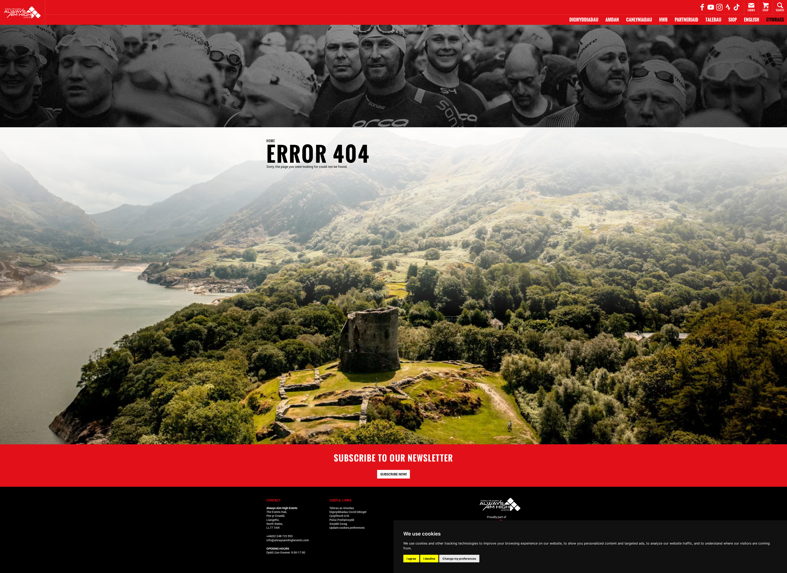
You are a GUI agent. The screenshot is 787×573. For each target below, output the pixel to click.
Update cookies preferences (347, 528)
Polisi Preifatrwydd (341, 520)
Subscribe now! (393, 474)
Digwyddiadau (583, 19)
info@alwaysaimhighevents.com (287, 540)
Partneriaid (686, 19)
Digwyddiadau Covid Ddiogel (347, 512)
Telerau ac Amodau (341, 508)
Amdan (612, 19)
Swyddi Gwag (338, 524)
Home (270, 140)
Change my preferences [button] (459, 558)
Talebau (713, 19)
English (751, 19)
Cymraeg (775, 19)
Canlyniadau (639, 19)
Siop (732, 19)
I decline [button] (429, 558)
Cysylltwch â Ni (339, 516)
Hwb (663, 19)
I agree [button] (411, 558)
